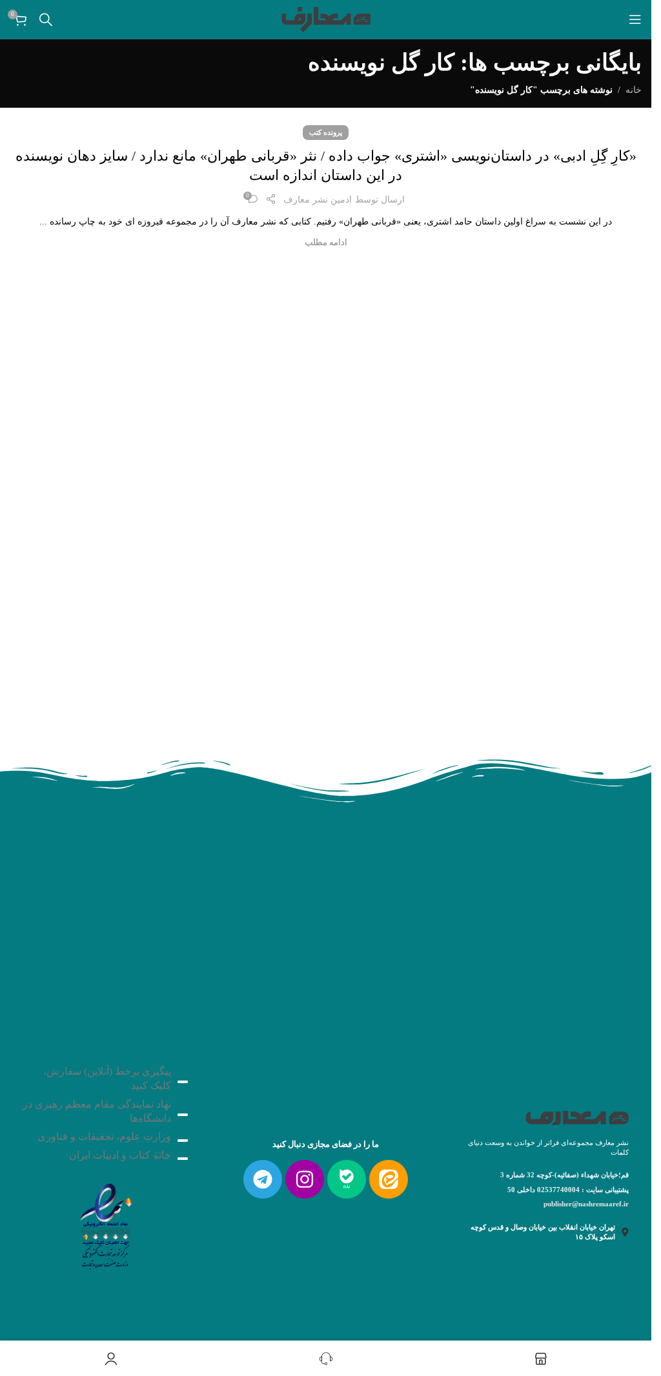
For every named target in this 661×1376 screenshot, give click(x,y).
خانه (633, 90)
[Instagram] (304, 1179)
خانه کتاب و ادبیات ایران (120, 1155)
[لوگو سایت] (326, 18)
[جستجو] (46, 19)
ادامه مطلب (326, 242)
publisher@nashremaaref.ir (586, 1204)
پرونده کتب (325, 132)
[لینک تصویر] (105, 1223)
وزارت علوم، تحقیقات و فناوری (104, 1136)
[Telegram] (262, 1179)
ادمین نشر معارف (317, 199)
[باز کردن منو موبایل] (635, 19)
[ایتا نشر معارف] (388, 1179)
